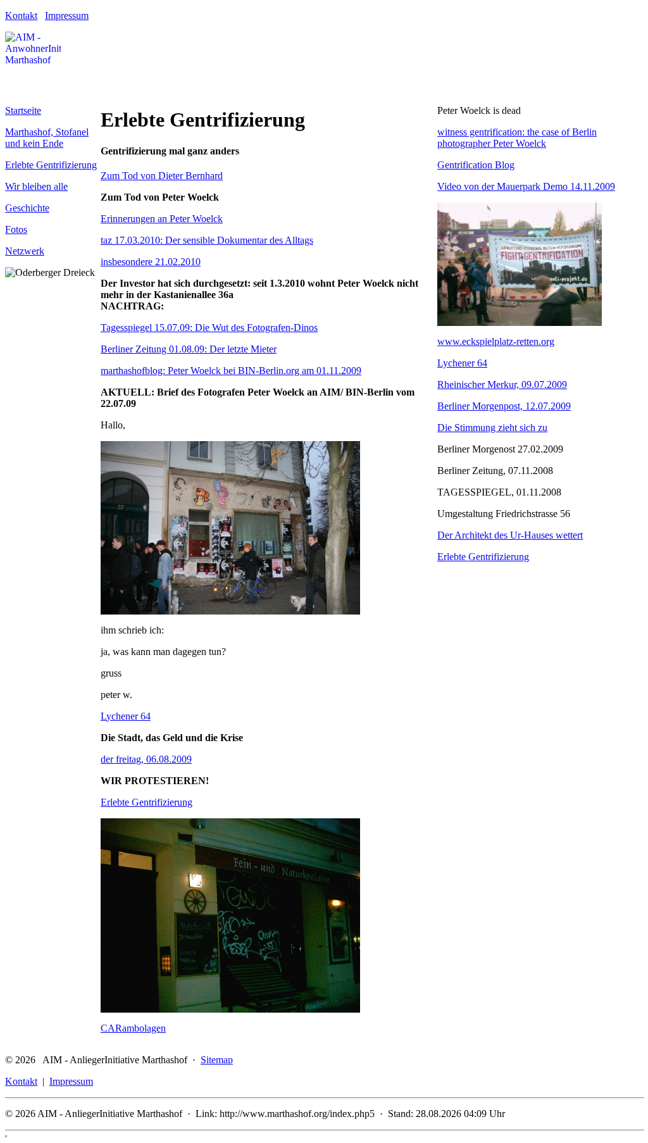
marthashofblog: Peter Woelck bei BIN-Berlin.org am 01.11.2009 (231, 370)
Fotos (16, 229)
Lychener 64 (126, 716)
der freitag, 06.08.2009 (146, 759)
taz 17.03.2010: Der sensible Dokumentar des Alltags (207, 240)
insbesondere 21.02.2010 (151, 261)
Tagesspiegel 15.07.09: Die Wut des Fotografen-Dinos (209, 327)
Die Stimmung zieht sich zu (492, 427)
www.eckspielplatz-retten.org (495, 341)
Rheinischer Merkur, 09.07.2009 (502, 384)
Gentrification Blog (475, 164)
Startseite (23, 110)
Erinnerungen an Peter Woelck (162, 218)
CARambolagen (133, 1028)
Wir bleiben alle (36, 186)
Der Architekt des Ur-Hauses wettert (510, 535)
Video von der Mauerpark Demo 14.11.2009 (526, 186)
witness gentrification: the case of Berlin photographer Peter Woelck (517, 138)
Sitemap (217, 1059)
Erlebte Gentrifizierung (51, 164)
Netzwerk (24, 251)
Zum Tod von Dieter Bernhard (162, 175)
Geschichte (27, 208)
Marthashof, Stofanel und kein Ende (47, 138)
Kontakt (21, 15)
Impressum (67, 15)
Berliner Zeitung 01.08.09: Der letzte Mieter (189, 349)
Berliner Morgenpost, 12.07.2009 (504, 406)
